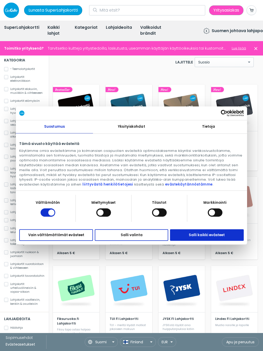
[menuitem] (21, 28)
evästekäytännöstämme (189, 184)
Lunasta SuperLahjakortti (53, 10)
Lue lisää (239, 48)
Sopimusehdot (19, 337)
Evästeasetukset (20, 344)
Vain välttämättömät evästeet (56, 235)
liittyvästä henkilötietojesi (107, 184)
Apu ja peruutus (240, 342)
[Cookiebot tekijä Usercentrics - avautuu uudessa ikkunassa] (221, 113)
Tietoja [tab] (208, 126)
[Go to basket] (251, 10)
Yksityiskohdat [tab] (131, 126)
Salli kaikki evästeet (207, 235)
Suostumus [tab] (54, 126)
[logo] (12, 10)
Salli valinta (132, 235)
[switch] (103, 212)
